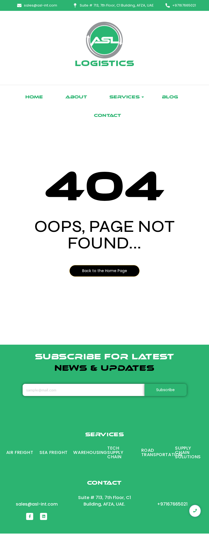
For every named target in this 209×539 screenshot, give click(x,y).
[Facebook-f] (29, 516)
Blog (170, 97)
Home (34, 97)
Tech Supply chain (115, 452)
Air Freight (19, 452)
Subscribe (165, 389)
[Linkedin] (43, 516)
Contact (107, 116)
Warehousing (90, 452)
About (76, 97)
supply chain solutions (188, 452)
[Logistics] (104, 40)
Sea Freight (53, 452)
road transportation (161, 452)
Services (124, 97)
